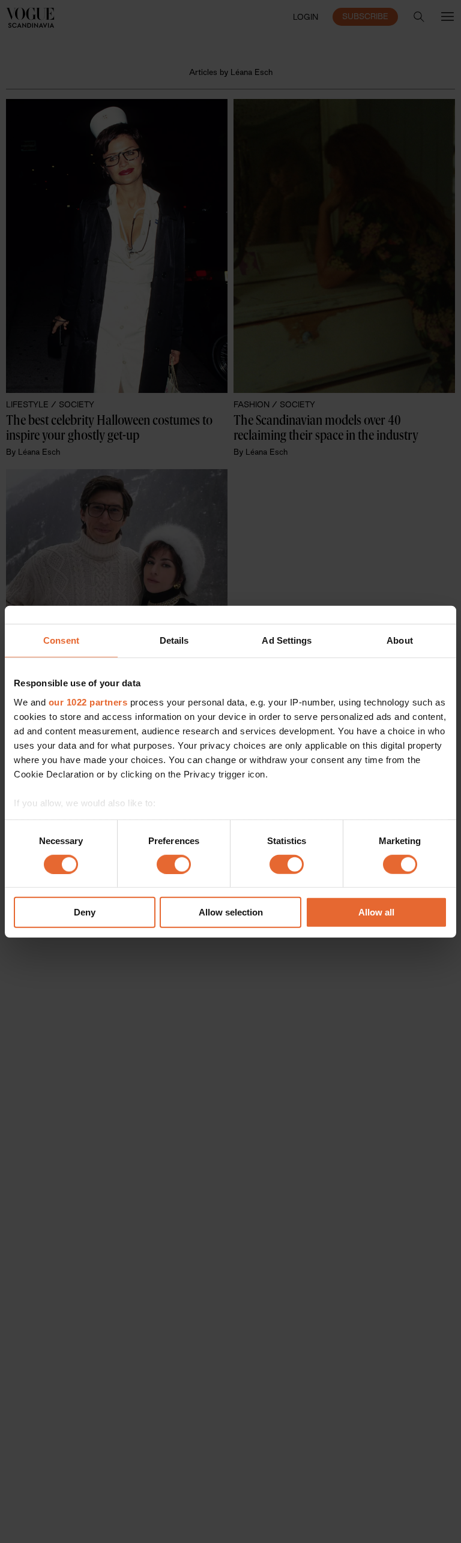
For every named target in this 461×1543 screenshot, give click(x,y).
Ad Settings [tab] (287, 640)
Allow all (376, 912)
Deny (84, 912)
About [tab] (400, 640)
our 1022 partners (88, 702)
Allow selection (231, 912)
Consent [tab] (61, 640)
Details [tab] (174, 640)
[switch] (174, 864)
